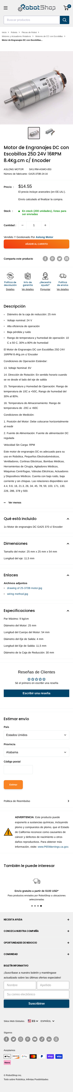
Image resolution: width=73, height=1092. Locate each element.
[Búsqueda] (64, 20)
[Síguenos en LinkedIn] (49, 1039)
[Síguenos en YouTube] (34, 1039)
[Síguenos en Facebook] (6, 1039)
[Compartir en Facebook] (45, 258)
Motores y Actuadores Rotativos (16, 36)
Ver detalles (28, 289)
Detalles (10, 289)
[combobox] (32, 20)
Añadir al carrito (36, 244)
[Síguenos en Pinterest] (27, 1039)
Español (46, 1021)
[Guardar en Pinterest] (52, 258)
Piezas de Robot (29, 32)
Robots (14, 32)
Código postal (12, 761)
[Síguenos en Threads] (56, 1039)
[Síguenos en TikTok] (42, 1039)
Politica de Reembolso (17, 801)
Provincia (9, 744)
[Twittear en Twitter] (59, 258)
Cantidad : (10, 225)
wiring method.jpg (17, 593)
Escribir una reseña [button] (36, 693)
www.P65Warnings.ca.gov (53, 846)
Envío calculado (27, 199)
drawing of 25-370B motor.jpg (24, 588)
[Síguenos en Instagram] (20, 1039)
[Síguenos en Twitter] (13, 1039)
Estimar (13, 784)
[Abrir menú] (5, 7)
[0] (66, 8)
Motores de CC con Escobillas (49, 36)
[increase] (45, 225)
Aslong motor (14, 169)
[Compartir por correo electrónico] (66, 258)
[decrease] (22, 225)
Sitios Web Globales (14, 1021)
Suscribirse (36, 1003)
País (6, 726)
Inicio (4, 32)
